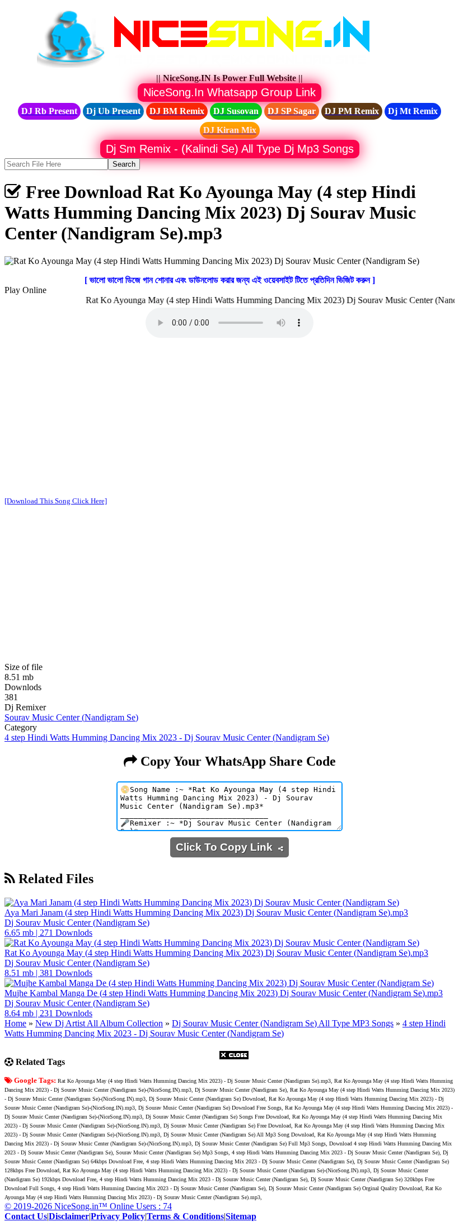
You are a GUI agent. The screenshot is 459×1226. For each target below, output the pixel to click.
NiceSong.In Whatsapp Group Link (229, 92)
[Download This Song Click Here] (55, 501)
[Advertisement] (229, 418)
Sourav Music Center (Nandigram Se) (71, 717)
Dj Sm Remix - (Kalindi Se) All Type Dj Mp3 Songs (230, 149)
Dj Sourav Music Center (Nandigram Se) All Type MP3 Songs (283, 1023)
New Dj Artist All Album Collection (99, 1023)
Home (15, 1023)
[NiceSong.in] (211, 68)
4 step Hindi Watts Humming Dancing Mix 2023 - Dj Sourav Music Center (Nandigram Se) (166, 737)
